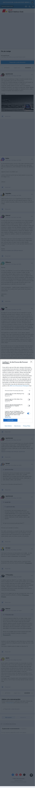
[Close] (31, 362)
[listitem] (17, 390)
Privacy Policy (26, 426)
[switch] (28, 394)
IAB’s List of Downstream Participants (19, 385)
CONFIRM (10, 420)
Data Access (17, 426)
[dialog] (17, 394)
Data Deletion (8, 426)
